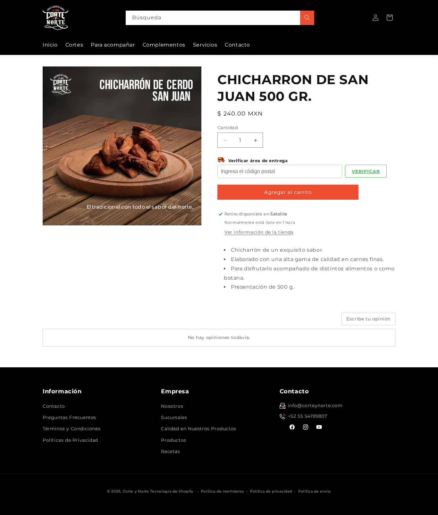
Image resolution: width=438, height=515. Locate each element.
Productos (173, 440)
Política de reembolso (222, 491)
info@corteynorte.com (315, 405)
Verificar (366, 171)
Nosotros (172, 406)
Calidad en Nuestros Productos (198, 429)
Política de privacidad (271, 491)
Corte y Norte (136, 491)
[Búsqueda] (307, 18)
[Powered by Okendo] (71, 321)
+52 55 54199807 (307, 416)
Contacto (54, 406)
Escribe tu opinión (368, 319)
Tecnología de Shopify (171, 491)
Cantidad (227, 127)
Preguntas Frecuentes (69, 417)
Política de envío (314, 491)
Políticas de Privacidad (70, 440)
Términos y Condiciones (71, 429)
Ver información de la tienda (258, 232)
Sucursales (174, 417)
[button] (390, 18)
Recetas (170, 451)
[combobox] (220, 18)
